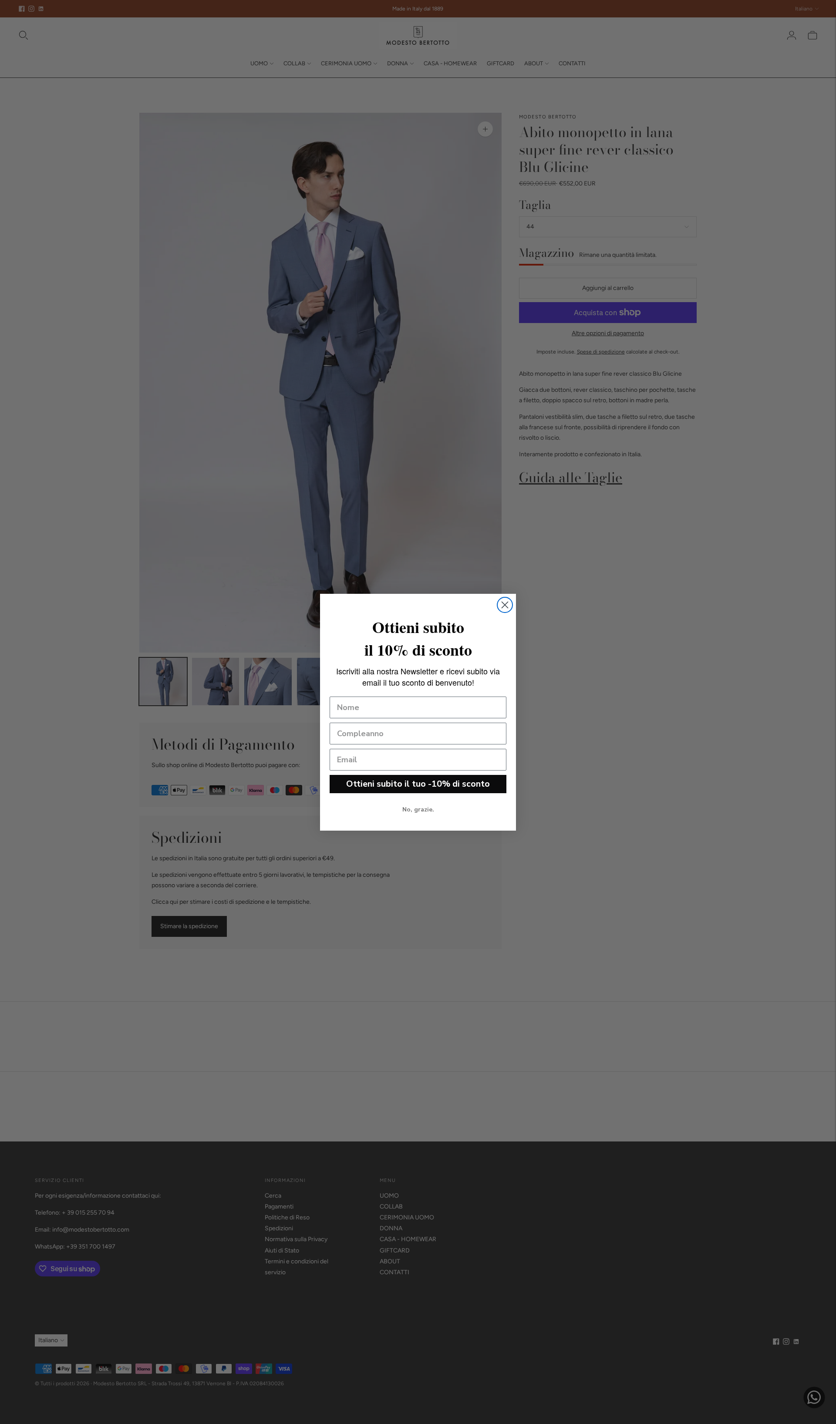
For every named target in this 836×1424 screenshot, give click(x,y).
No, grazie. (418, 809)
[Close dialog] (504, 605)
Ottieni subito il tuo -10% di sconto (418, 784)
